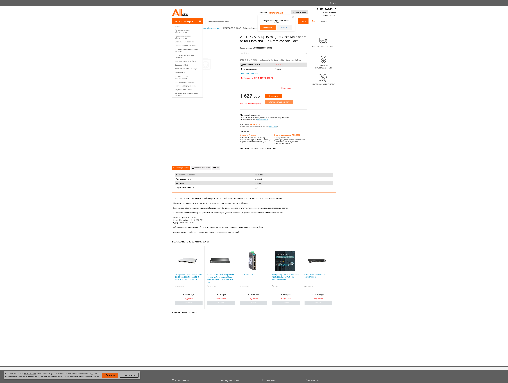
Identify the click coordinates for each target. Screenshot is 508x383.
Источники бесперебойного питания (186, 50)
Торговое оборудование (185, 86)
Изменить (267, 27)
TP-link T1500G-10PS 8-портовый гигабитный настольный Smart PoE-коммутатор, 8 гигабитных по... (220, 278)
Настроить (129, 375)
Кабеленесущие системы (185, 45)
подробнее (273, 127)
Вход (334, 3)
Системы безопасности (184, 42)
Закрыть (284, 27)
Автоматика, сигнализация (186, 68)
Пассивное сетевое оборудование (183, 37)
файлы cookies (30, 374)
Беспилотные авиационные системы (186, 94)
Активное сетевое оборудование (182, 31)
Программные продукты (185, 82)
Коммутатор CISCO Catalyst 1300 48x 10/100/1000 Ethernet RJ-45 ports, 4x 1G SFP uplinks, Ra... (188, 277)
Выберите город (276, 12)
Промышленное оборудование (181, 77)
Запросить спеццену (279, 102)
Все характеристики (249, 73)
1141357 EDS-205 (246, 274)
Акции (177, 26)
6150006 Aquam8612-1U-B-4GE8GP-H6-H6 (314, 275)
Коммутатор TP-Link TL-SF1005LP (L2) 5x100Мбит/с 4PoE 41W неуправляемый (285, 277)
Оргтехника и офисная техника (184, 56)
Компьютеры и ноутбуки (185, 61)
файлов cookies (92, 376)
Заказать (273, 96)
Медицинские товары (184, 89)
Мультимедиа (181, 72)
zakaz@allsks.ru (328, 15)
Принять (110, 375)
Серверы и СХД (181, 65)
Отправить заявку (300, 12)
